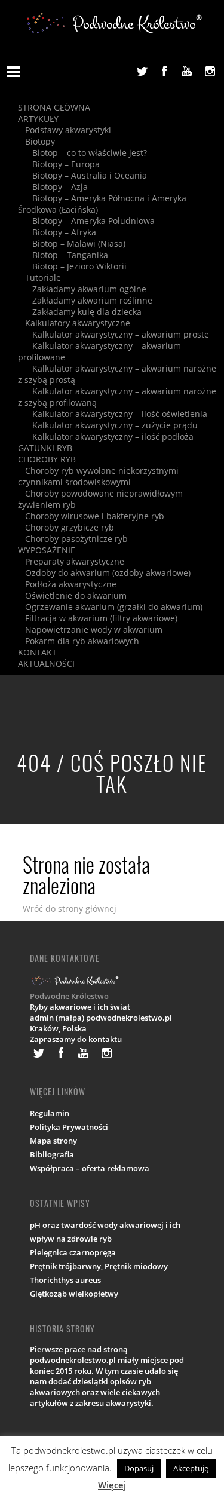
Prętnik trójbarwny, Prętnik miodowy (99, 1266)
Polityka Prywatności (69, 1127)
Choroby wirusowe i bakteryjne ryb (91, 516)
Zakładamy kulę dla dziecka (80, 311)
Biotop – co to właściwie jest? (82, 152)
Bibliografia (52, 1154)
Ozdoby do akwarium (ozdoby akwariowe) (104, 572)
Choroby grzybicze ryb (66, 527)
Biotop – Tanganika (63, 255)
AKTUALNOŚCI (46, 663)
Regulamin (49, 1113)
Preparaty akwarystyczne (71, 561)
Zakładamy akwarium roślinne (85, 300)
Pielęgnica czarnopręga (73, 1252)
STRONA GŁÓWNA (54, 107)
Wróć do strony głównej (69, 908)
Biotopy (36, 141)
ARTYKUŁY (38, 118)
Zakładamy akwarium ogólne (82, 289)
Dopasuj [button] (139, 1468)
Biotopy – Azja (53, 186)
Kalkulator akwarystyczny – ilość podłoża (106, 436)
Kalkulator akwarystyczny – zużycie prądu (108, 425)
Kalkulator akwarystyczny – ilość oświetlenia (112, 413)
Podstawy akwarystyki (64, 130)
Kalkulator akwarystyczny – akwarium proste (113, 334)
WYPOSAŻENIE (46, 550)
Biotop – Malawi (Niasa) (71, 243)
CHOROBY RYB (47, 459)
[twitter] (141, 71)
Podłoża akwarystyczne (67, 584)
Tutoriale (39, 277)
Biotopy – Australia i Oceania (82, 175)
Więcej (112, 1485)
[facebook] (164, 71)
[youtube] (187, 71)
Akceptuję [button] (190, 1468)
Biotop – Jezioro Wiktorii (72, 266)
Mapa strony (53, 1140)
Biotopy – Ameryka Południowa (86, 220)
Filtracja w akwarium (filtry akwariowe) (97, 618)
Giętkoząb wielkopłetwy (74, 1293)
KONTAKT (37, 652)
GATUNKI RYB (45, 448)
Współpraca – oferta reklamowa (89, 1168)
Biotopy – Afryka (57, 232)
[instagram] (209, 71)
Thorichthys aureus (65, 1280)
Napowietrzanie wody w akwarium (90, 629)
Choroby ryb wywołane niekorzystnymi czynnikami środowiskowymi (98, 476)
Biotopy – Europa (59, 164)
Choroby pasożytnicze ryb (73, 538)
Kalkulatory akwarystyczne (74, 323)
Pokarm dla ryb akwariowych (78, 641)
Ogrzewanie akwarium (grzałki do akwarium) (110, 606)
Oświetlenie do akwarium (72, 595)
